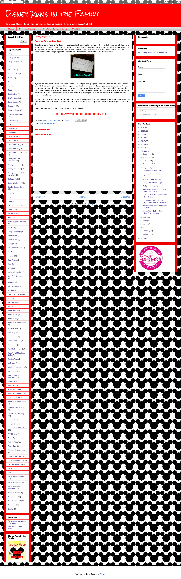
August (146, 168)
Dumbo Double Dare (16, 187)
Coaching (11, 106)
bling (9, 86)
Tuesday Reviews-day (16, 450)
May (145, 224)
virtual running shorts (16, 460)
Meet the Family (27, 29)
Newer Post (40, 197)
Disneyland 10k (14, 144)
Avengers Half (13, 74)
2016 (143, 144)
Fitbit (9, 197)
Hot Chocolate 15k (15, 248)
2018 (143, 138)
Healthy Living (13, 240)
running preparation (15, 367)
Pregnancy (12, 310)
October (146, 161)
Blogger (102, 574)
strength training (14, 397)
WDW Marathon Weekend (14, 488)
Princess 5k (12, 319)
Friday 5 (11, 209)
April (145, 227)
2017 (143, 141)
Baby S (10, 78)
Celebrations (12, 94)
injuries (10, 256)
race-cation (12, 337)
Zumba (10, 509)
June (145, 221)
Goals (10, 228)
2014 (143, 151)
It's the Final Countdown (151, 170)
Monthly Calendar (14, 272)
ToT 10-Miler (12, 434)
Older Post (125, 197)
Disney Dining (13, 136)
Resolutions (12, 345)
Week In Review (14, 493)
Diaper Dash (12, 128)
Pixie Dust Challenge (16, 294)
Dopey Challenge (14, 183)
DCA (9, 124)
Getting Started (13, 213)
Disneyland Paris (14, 169)
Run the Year (13, 359)
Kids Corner (12, 260)
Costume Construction (16, 114)
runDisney (12, 363)
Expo (10, 193)
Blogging (11, 90)
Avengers (11, 70)
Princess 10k (13, 314)
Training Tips (13, 442)
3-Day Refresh (13, 62)
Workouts (11, 505)
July (145, 217)
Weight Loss (12, 497)
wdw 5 (10, 472)
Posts (143, 111)
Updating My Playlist (150, 186)
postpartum (12, 306)
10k (9, 54)
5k (8, 66)
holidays (11, 244)
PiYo (9, 298)
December (147, 154)
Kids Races (12, 264)
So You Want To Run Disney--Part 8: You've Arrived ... (153, 212)
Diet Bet (43, 124)
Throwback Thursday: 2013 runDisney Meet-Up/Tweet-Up (154, 201)
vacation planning (14, 456)
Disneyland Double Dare (17, 152)
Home (11, 29)
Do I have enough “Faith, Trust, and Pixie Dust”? (154, 190)
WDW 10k (11, 468)
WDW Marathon (14, 483)
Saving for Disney (14, 371)
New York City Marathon (17, 276)
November (147, 157)
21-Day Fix (12, 58)
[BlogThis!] (78, 120)
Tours (10, 438)
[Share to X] (80, 120)
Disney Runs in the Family (52, 14)
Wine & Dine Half (14, 501)
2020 (143, 131)
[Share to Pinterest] (85, 120)
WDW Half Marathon (16, 476)
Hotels (10, 252)
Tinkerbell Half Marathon (17, 428)
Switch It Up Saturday (16, 408)
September (147, 164)
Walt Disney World (15, 464)
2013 (143, 238)
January (146, 234)
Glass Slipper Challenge (17, 221)
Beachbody (12, 82)
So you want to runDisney (13, 376)
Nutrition (11, 282)
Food (10, 201)
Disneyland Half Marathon (14, 160)
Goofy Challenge (14, 232)
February (147, 231)
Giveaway (11, 217)
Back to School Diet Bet (151, 179)
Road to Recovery (15, 349)
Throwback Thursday (16, 414)
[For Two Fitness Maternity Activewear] (150, 269)
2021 (143, 128)
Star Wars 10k (13, 385)
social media (12, 381)
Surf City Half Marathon (17, 401)
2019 (143, 134)
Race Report (12, 333)
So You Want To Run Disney (53, 29)
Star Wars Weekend (15, 393)
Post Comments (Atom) (87, 203)
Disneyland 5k (13, 149)
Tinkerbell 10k (13, 420)
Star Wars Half (13, 389)
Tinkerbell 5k (12, 424)
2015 (143, 148)
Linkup (10, 268)
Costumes (12, 120)
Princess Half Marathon (17, 323)
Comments (145, 115)
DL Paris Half (13, 179)
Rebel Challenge (14, 341)
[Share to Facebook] (83, 120)
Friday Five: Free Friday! (152, 183)
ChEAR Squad (13, 98)
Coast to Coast (13, 110)
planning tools (13, 302)
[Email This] (76, 120)
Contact (76, 29)
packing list (12, 290)
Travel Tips (12, 446)
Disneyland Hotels (15, 165)
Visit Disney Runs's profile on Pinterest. (153, 52)
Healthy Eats (51, 124)
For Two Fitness (14, 205)
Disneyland (12, 140)
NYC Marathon (13, 286)
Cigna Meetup (13, 102)
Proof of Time (13, 329)
